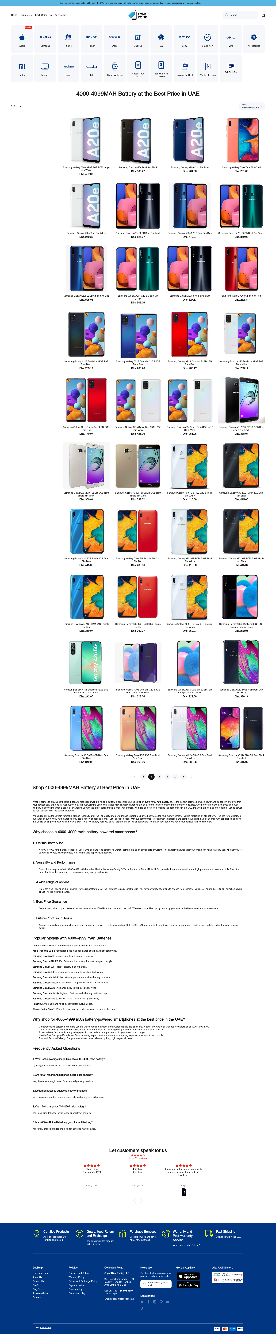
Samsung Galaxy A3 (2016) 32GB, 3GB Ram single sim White (86, 494)
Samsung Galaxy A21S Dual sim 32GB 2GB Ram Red (190, 363)
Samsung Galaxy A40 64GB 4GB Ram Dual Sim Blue (86, 757)
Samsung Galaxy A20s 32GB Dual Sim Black (138, 233)
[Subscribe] (168, 1284)
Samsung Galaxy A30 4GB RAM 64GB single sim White (189, 625)
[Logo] (138, 15)
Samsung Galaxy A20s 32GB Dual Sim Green (241, 233)
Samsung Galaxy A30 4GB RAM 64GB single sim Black (241, 560)
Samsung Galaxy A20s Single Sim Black (190, 296)
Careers (37, 1297)
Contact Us (38, 1281)
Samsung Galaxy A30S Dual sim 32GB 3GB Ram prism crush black (241, 625)
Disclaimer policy (77, 1293)
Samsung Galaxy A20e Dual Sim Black (138, 168)
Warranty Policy (76, 1277)
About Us (37, 1277)
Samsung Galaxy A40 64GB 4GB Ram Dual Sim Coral (138, 757)
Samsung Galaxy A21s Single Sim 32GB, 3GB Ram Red (86, 428)
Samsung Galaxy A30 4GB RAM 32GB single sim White (189, 494)
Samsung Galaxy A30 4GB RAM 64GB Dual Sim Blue (86, 560)
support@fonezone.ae (122, 1299)
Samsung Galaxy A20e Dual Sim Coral (241, 168)
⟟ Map (123, 1285)
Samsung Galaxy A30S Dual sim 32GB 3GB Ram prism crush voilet (138, 691)
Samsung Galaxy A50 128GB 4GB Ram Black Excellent (241, 757)
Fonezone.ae (45, 1328)
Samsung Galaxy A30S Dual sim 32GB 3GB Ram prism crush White (190, 691)
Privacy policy (75, 1289)
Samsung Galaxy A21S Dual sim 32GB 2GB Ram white (241, 363)
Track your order (41, 1273)
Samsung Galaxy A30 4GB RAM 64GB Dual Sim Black (241, 494)
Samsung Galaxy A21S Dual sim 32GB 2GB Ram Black (86, 363)
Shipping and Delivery (80, 1273)
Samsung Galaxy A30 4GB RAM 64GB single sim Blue (86, 625)
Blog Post (37, 1289)
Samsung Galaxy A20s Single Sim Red (241, 296)
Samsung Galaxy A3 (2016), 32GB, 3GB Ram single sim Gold (138, 494)
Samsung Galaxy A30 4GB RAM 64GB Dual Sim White (190, 560)
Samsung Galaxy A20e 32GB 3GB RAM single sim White (86, 169)
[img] (138, 1155)
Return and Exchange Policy (83, 1281)
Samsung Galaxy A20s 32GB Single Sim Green (138, 297)
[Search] (225, 15)
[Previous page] (136, 777)
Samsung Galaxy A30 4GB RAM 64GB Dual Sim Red (138, 560)
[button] (263, 15)
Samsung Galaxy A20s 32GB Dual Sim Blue (190, 233)
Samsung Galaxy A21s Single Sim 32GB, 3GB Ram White (138, 428)
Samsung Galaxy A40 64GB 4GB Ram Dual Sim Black (241, 691)
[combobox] (240, 15)
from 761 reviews (138, 1158)
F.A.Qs (36, 1285)
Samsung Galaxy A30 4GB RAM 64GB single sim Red (138, 625)
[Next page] (190, 777)
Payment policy (76, 1285)
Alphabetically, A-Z (250, 108)
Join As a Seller (40, 1293)
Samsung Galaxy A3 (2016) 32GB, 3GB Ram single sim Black (241, 428)
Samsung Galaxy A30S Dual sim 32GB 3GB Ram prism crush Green (86, 691)
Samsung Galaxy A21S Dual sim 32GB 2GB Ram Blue (138, 363)
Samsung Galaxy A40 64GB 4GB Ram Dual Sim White (190, 757)
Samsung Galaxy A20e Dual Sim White (86, 233)
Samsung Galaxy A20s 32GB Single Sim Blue (86, 296)
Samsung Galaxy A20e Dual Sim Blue (190, 168)
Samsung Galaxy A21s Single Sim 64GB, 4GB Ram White (190, 428)
